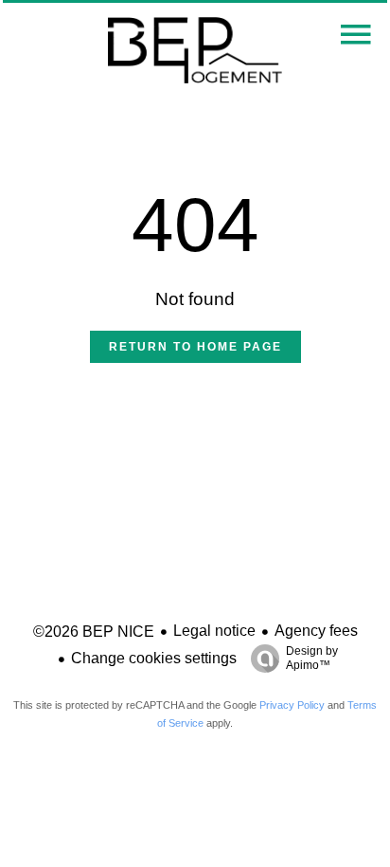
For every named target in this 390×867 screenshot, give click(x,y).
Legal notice (214, 631)
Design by (312, 658)
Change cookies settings (154, 658)
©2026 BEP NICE (93, 631)
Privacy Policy (292, 705)
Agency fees (316, 631)
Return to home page (195, 346)
